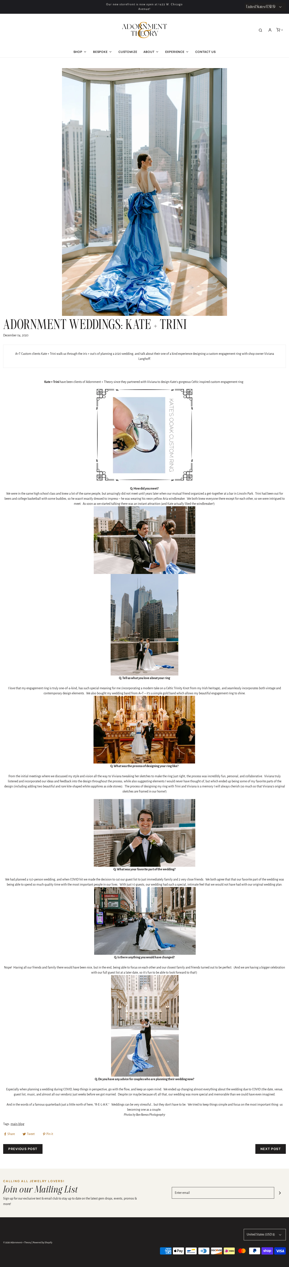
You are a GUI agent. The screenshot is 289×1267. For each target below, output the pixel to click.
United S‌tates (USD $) (261, 7)
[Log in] (269, 30)
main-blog (17, 1124)
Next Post (270, 1149)
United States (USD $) (261, 1234)
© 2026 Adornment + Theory (17, 1242)
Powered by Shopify (42, 1242)
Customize (127, 52)
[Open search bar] (260, 30)
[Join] (280, 1193)
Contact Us (205, 52)
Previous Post (22, 1149)
